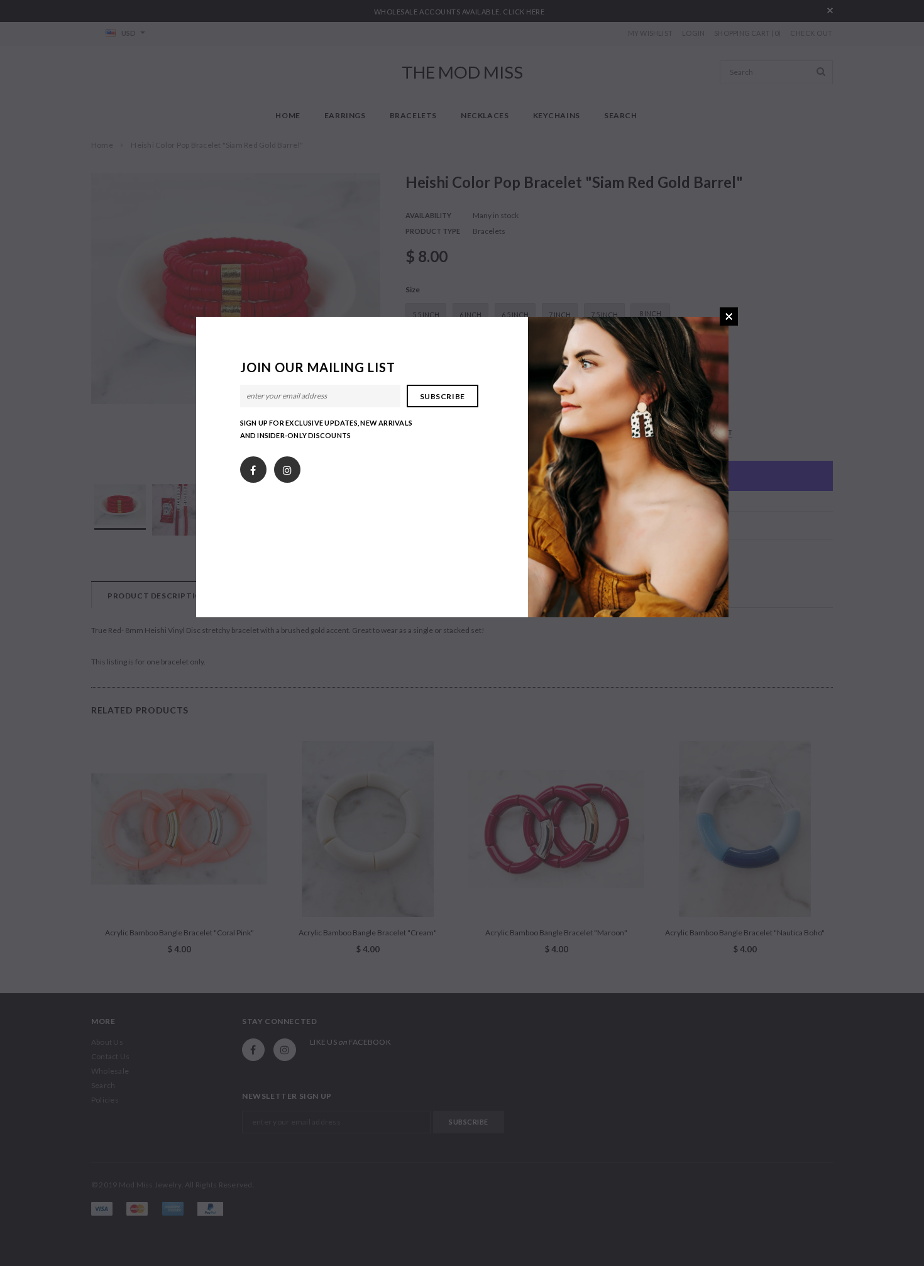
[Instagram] (287, 466)
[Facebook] (253, 466)
